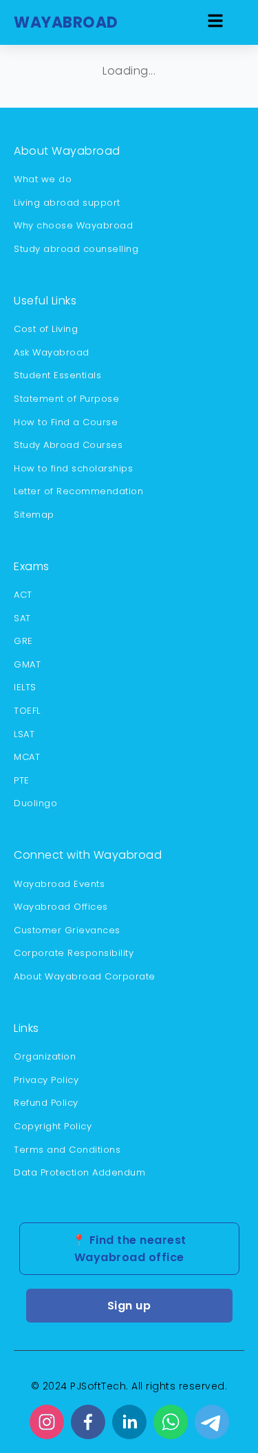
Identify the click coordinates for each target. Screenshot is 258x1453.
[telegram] (212, 1422)
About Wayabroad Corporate (84, 976)
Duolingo (35, 803)
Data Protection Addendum (79, 1172)
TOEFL (27, 710)
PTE (22, 780)
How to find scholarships (73, 468)
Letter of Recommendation (78, 491)
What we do (43, 179)
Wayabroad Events (59, 883)
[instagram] (47, 1422)
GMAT (27, 664)
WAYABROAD (66, 22)
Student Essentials (57, 375)
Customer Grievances (67, 930)
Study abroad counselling (76, 248)
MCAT (27, 756)
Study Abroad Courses (68, 444)
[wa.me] (170, 1422)
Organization (45, 1056)
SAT (22, 618)
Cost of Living (46, 328)
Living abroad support (67, 202)
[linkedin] (129, 1422)
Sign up (129, 1306)
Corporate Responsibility (73, 952)
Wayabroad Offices (61, 906)
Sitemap (34, 514)
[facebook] (88, 1422)
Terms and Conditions (67, 1149)
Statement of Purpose (66, 398)
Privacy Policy (46, 1079)
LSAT (24, 734)
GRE (23, 640)
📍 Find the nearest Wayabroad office (129, 1248)
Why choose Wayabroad (73, 225)
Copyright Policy (53, 1126)
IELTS (25, 687)
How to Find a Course (66, 422)
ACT (23, 594)
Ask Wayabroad (51, 352)
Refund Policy (46, 1102)
